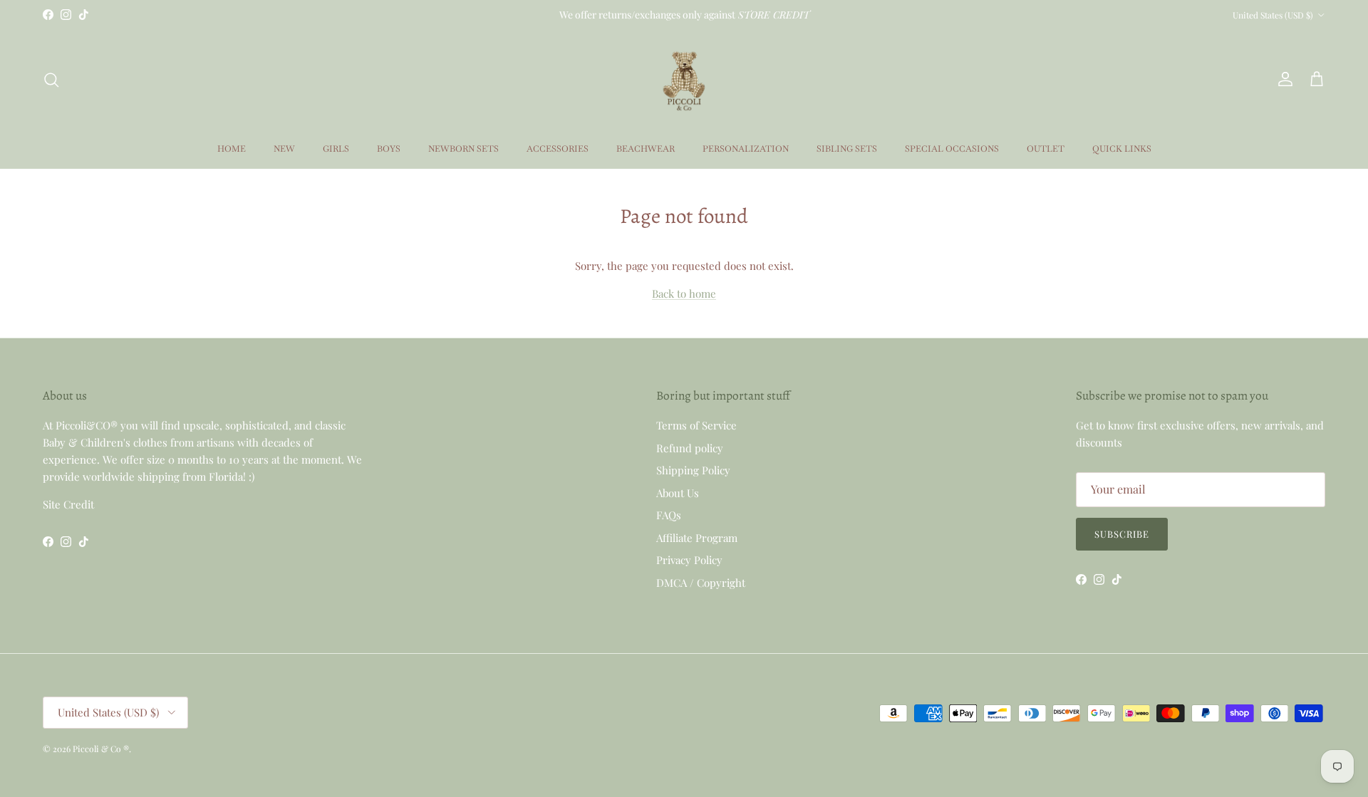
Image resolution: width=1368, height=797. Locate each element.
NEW (284, 149)
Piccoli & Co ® (101, 748)
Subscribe (1121, 534)
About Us (677, 493)
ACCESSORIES (558, 149)
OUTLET (1045, 149)
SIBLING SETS (847, 149)
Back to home (684, 293)
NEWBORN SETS (463, 149)
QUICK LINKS (1121, 149)
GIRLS (336, 149)
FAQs (668, 515)
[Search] (51, 79)
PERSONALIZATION (746, 149)
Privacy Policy (689, 560)
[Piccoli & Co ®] (684, 79)
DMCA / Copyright (700, 582)
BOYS (388, 149)
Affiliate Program (696, 538)
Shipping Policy (693, 470)
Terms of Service (696, 425)
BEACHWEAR (645, 149)
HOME (231, 149)
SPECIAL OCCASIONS (952, 149)
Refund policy (689, 448)
